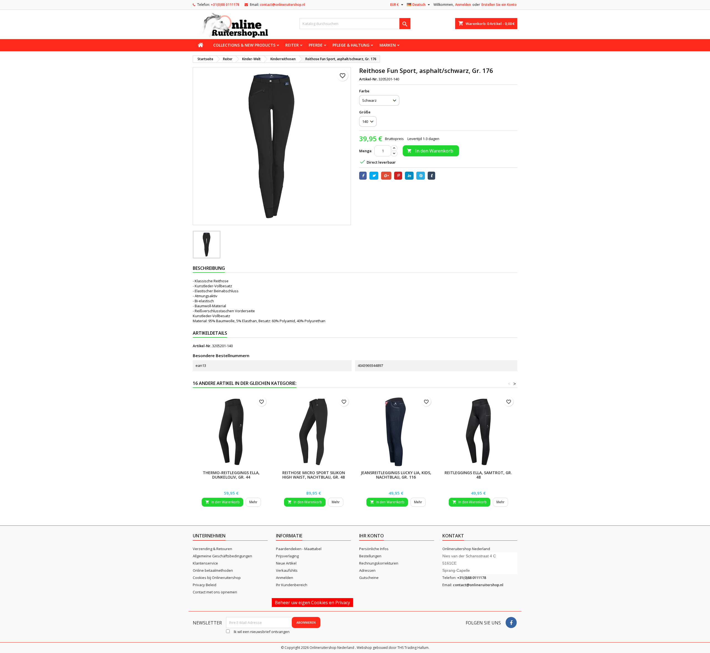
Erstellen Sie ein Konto (499, 4)
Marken (387, 45)
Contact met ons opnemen (215, 592)
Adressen (367, 570)
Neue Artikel (286, 563)
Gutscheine (369, 577)
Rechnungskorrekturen (378, 563)
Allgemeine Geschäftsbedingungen (222, 555)
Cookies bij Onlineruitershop (217, 577)
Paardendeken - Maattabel (298, 548)
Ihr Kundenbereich (291, 584)
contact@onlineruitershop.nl (282, 4)
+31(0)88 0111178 (225, 4)
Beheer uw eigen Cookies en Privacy (312, 602)
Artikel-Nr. (368, 79)
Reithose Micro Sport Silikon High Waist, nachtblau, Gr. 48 (313, 475)
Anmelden (463, 4)
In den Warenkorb (430, 151)
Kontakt (453, 536)
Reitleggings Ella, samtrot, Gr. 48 (478, 475)
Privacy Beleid (204, 584)
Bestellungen (370, 555)
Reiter (292, 45)
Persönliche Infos (374, 548)
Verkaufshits (287, 570)
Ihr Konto (371, 536)
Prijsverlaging (287, 555)
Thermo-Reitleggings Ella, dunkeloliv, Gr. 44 (231, 475)
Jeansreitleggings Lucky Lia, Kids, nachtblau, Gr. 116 (396, 475)
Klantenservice (205, 563)
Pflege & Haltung (351, 45)
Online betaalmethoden (213, 570)
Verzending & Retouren (212, 548)
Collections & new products (244, 45)
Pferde (316, 45)
